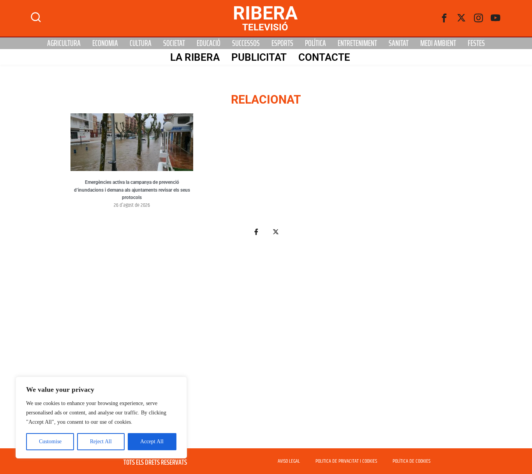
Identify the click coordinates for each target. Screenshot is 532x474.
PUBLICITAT (259, 57)
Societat (174, 43)
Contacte (324, 57)
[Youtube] (495, 18)
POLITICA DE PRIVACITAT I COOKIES (346, 461)
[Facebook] (444, 18)
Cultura (140, 43)
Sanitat (399, 43)
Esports (282, 43)
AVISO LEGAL (289, 461)
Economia (105, 43)
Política (315, 43)
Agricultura (64, 43)
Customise (50, 441)
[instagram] (478, 18)
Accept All (152, 441)
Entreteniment (357, 43)
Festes (476, 43)
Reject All (101, 441)
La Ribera (195, 57)
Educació (208, 43)
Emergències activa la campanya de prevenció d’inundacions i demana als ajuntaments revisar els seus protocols (132, 190)
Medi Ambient (438, 43)
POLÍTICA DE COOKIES (411, 461)
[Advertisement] (266, 346)
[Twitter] (461, 18)
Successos (246, 43)
